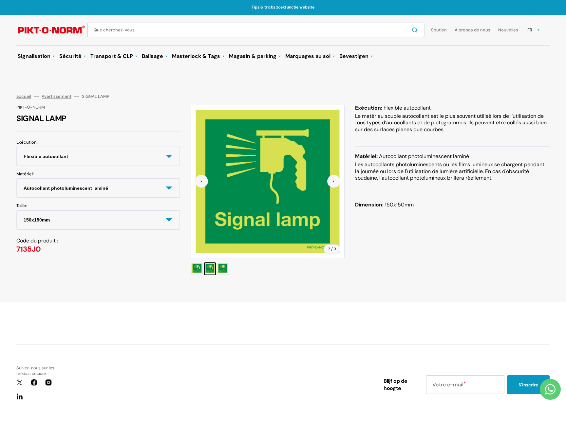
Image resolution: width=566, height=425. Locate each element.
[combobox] (255, 30)
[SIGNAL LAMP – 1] (196, 269)
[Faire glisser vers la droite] (333, 181)
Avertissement (56, 96)
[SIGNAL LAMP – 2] (210, 269)
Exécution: (27, 142)
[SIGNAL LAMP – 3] (222, 269)
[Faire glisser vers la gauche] (201, 181)
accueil (23, 96)
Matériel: (25, 174)
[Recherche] (415, 30)
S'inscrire (528, 385)
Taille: (21, 205)
